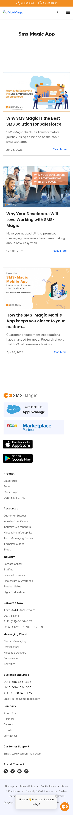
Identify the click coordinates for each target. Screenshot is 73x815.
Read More (60, 149)
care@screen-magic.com (26, 754)
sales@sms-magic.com (26, 699)
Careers (8, 724)
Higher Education (14, 592)
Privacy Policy (27, 786)
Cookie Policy (48, 786)
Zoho (7, 486)
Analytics (9, 664)
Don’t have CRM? (14, 498)
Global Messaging (15, 641)
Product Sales (12, 586)
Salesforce (10, 481)
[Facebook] (6, 771)
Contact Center (13, 564)
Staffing (8, 570)
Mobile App (11, 492)
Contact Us (11, 736)
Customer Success (15, 516)
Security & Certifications (39, 791)
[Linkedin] (26, 771)
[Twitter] (12, 771)
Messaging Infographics (18, 533)
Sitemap (9, 786)
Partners (9, 719)
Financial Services (14, 575)
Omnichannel (11, 647)
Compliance (11, 658)
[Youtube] (19, 771)
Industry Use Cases (16, 521)
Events (8, 730)
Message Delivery (15, 653)
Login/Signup (27, 2)
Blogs (7, 550)
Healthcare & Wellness (18, 581)
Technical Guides (14, 544)
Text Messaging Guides (18, 538)
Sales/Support (50, 2)
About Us (10, 713)
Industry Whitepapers (17, 527)
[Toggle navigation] (68, 12)
